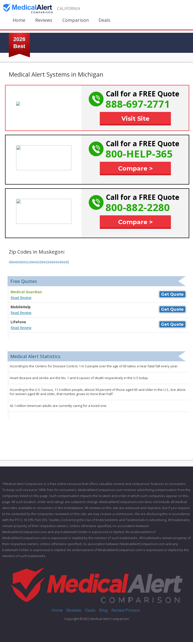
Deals (104, 20)
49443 (44, 262)
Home (19, 20)
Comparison (75, 20)
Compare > (135, 168)
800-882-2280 (138, 207)
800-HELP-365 (139, 153)
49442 (34, 262)
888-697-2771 (138, 104)
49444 (54, 262)
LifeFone (18, 321)
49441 (24, 262)
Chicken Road (96, 624)
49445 (64, 262)
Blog (103, 610)
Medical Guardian (26, 291)
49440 (14, 262)
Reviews (43, 20)
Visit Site (135, 118)
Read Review (21, 297)
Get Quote (172, 294)
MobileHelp (21, 306)
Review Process (125, 610)
